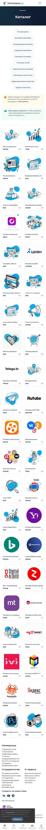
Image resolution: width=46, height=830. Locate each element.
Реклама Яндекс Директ (11, 293)
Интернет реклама (23, 38)
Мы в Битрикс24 (8, 801)
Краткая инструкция (33, 773)
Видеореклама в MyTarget (31, 440)
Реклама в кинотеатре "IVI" (11, 674)
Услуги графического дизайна (10, 733)
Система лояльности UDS (10, 235)
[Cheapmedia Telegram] (13, 796)
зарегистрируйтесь (16, 115)
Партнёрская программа (7, 784)
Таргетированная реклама (31, 352)
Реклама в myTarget (32, 644)
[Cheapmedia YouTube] (8, 796)
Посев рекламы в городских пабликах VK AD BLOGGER (11, 176)
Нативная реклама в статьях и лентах (10, 703)
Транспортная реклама (23, 69)
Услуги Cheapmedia (10, 644)
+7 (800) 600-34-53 (9, 749)
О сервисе (30, 769)
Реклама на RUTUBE (32, 410)
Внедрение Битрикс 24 (33, 176)
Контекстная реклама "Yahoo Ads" (33, 528)
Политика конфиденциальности (10, 757)
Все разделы (23, 32)
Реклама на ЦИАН (31, 263)
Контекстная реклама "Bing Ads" (10, 557)
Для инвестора (8, 787)
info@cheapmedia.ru (10, 754)
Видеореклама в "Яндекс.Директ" (31, 498)
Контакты (28, 782)
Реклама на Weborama (33, 615)
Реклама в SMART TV (32, 673)
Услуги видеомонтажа (33, 732)
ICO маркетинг (8, 778)
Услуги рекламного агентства (32, 323)
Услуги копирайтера (10, 205)
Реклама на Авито (31, 234)
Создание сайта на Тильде (9, 264)
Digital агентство (23, 87)
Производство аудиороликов (30, 469)
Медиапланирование (10, 780)
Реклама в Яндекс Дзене (34, 586)
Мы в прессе (30, 780)
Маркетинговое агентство (23, 81)
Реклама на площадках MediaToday (11, 616)
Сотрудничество (11, 769)
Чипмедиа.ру (9, 745)
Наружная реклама (23, 50)
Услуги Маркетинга (9, 527)
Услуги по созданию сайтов (32, 293)
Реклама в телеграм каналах (10, 381)
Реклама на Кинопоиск (11, 439)
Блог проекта (30, 778)
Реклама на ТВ (23, 63)
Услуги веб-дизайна (10, 322)
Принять (17, 819)
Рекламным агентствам (11, 776)
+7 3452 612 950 (7, 752)
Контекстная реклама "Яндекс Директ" (33, 703)
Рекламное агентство (23, 75)
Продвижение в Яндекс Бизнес (33, 206)
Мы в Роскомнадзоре (10, 761)
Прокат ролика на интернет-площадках (10, 469)
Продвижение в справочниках (31, 381)
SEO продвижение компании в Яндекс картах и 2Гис (10, 147)
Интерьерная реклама (23, 44)
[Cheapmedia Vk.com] (4, 796)
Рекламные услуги (31, 146)
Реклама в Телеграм (10, 410)
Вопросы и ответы (32, 776)
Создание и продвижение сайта (10, 764)
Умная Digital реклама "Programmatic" (33, 557)
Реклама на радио (23, 56)
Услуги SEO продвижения (8, 498)
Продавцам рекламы (10, 773)
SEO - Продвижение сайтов (10, 586)
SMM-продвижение (10, 351)
